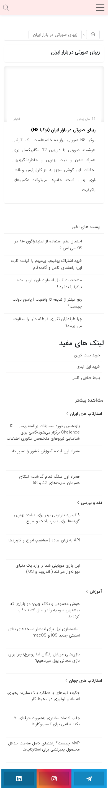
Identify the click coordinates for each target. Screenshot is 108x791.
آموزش (95, 591)
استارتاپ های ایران (85, 413)
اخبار (17, 118)
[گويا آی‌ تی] (54, 9)
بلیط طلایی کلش (85, 377)
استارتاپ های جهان (85, 680)
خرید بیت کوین (87, 355)
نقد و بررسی (90, 503)
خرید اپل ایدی (88, 366)
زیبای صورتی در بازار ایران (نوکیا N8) (63, 129)
